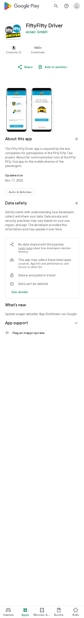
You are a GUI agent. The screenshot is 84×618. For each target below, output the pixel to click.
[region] (42, 50)
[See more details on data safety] (20, 292)
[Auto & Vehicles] (20, 192)
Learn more (25, 248)
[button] (20, 52)
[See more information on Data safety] (76, 203)
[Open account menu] (77, 6)
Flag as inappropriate (25, 333)
